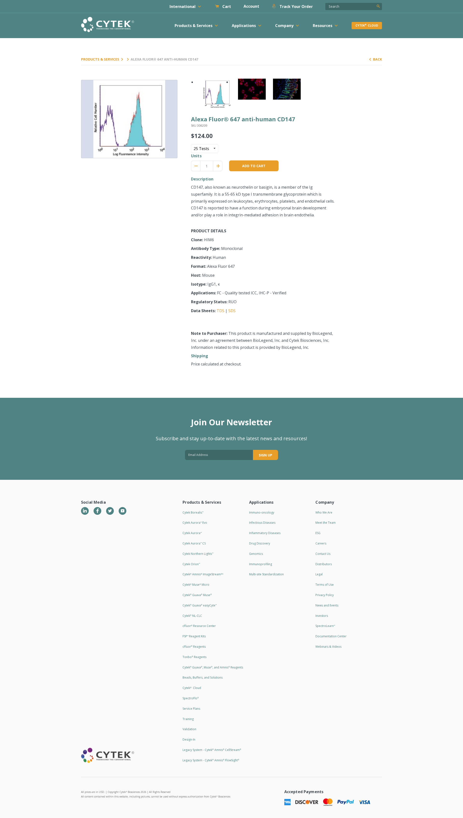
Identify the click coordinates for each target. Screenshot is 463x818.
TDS (220, 310)
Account (251, 6)
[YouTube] (122, 511)
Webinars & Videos (328, 647)
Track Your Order (296, 6)
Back (377, 59)
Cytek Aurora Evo (195, 523)
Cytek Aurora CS (194, 543)
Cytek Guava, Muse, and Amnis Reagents (213, 667)
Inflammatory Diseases (264, 533)
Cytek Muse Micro (196, 585)
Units (196, 155)
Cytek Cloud (366, 25)
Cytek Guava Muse (197, 595)
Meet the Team (325, 523)
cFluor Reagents (194, 647)
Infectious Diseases (262, 523)
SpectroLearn (325, 626)
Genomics (256, 554)
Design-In (189, 739)
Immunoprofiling (260, 564)
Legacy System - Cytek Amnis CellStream (212, 750)
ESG (317, 533)
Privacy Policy (324, 595)
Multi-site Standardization (266, 574)
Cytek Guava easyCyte (200, 605)
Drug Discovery (259, 543)
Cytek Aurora (192, 533)
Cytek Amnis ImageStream (203, 574)
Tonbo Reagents (194, 657)
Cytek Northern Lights (198, 554)
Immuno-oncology (261, 512)
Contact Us (322, 554)
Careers (320, 543)
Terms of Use (324, 585)
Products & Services (100, 59)
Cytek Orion (191, 564)
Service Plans (191, 709)
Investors (321, 616)
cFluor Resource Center (199, 626)
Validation (189, 729)
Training (188, 719)
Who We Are (323, 512)
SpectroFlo (191, 698)
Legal (319, 574)
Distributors (323, 564)
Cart (226, 6)
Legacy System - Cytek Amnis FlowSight (211, 760)
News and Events (326, 605)
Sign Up (265, 455)
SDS (232, 310)
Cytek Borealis (193, 512)
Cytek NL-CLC (192, 616)
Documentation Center (331, 636)
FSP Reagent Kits (194, 636)
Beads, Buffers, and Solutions (203, 677)
